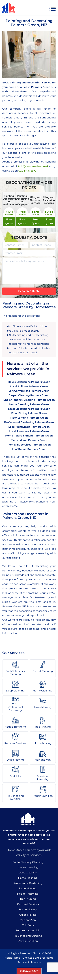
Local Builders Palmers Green (29, 386)
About (36, 953)
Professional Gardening (28, 883)
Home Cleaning (28, 877)
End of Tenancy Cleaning (28, 862)
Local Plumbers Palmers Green (29, 431)
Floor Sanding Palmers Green (29, 417)
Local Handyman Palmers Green (29, 426)
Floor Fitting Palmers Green (29, 413)
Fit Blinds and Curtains (28, 935)
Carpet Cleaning (28, 867)
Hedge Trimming (28, 893)
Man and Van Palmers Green (29, 440)
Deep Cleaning (28, 872)
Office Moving (28, 914)
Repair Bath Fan (28, 941)
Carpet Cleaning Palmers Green (29, 395)
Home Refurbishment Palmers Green (29, 435)
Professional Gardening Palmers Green (29, 422)
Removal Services (28, 904)
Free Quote (9, 221)
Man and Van (28, 920)
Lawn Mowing (28, 888)
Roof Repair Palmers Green (29, 449)
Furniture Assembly (28, 930)
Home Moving (28, 909)
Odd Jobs (28, 925)
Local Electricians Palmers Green (29, 408)
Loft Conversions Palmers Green (29, 390)
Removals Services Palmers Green (29, 444)
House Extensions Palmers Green (29, 381)
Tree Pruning (28, 898)
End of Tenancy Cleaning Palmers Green (29, 399)
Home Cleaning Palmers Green (29, 404)
